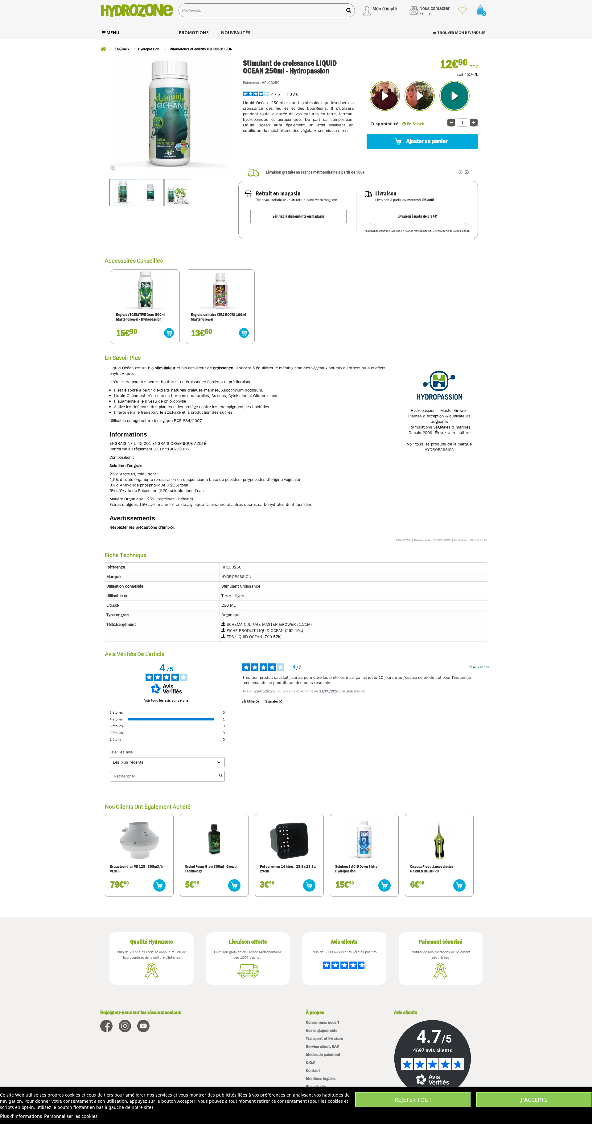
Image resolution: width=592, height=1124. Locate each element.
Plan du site (316, 1086)
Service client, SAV (322, 1046)
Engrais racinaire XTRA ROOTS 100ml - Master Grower (219, 317)
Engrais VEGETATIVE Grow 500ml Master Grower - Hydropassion (140, 317)
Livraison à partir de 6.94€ (417, 216)
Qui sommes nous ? (322, 1022)
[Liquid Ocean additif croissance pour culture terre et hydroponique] (150, 192)
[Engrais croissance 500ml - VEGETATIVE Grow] (145, 291)
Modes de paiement (323, 1054)
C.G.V (310, 1062)
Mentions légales (320, 1078)
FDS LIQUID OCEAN (244, 636)
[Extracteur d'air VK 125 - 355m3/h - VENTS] (139, 840)
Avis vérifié (481, 666)
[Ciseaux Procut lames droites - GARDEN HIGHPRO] (439, 840)
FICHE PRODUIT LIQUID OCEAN (255, 630)
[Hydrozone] (137, 10)
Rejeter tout (413, 1099)
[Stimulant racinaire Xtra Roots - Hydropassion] (220, 291)
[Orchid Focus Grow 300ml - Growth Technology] (214, 840)
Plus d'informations (21, 1116)
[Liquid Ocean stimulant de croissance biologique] (122, 192)
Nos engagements (321, 1030)
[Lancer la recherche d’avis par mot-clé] (220, 776)
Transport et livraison (324, 1038)
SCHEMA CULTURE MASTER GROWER (261, 624)
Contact (313, 1070)
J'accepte (534, 1099)
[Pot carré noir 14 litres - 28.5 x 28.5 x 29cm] (289, 840)
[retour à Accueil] (103, 49)
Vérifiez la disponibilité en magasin (298, 216)
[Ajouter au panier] (169, 333)
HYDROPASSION (439, 449)
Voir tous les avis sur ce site (166, 700)
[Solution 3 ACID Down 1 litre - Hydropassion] (364, 840)
